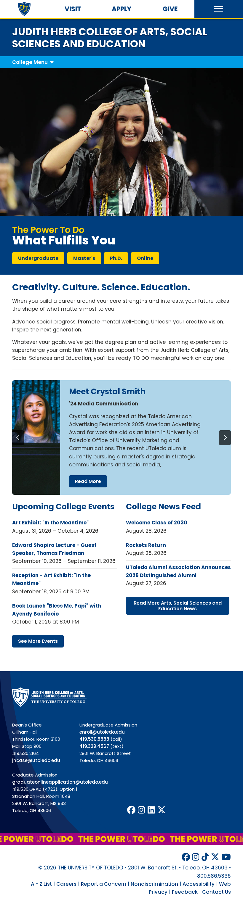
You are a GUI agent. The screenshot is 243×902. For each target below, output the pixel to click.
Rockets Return (146, 545)
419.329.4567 (94, 746)
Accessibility (199, 883)
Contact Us (216, 891)
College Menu (30, 62)
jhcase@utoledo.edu (36, 760)
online (145, 258)
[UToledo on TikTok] (205, 857)
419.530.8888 (94, 739)
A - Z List (41, 883)
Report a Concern (103, 883)
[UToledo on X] (161, 810)
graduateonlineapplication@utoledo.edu (60, 782)
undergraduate (38, 258)
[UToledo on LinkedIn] (151, 810)
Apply (121, 9)
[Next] (225, 437)
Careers (66, 883)
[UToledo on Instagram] (141, 810)
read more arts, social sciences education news (178, 606)
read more (88, 481)
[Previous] (18, 437)
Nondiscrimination (154, 883)
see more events (38, 641)
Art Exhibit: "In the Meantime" (50, 522)
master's (84, 258)
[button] (218, 9)
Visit (73, 9)
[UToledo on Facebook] (131, 810)
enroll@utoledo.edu (102, 732)
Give (170, 9)
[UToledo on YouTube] (226, 857)
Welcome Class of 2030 (156, 522)
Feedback (185, 891)
